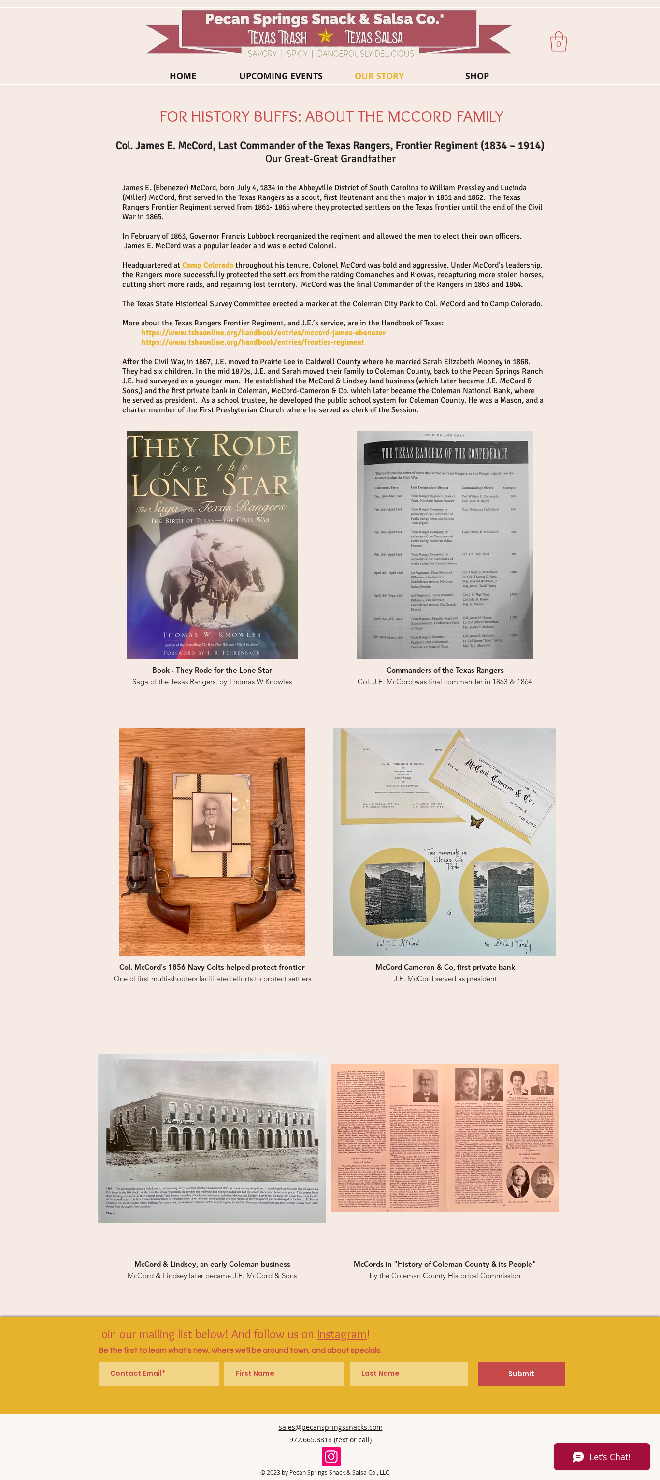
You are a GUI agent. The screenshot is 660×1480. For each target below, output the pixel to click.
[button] (558, 41)
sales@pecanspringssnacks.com (331, 1427)
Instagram (342, 1333)
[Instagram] (331, 1456)
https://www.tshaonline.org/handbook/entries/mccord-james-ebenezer (264, 333)
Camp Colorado (207, 265)
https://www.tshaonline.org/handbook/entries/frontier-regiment (254, 342)
